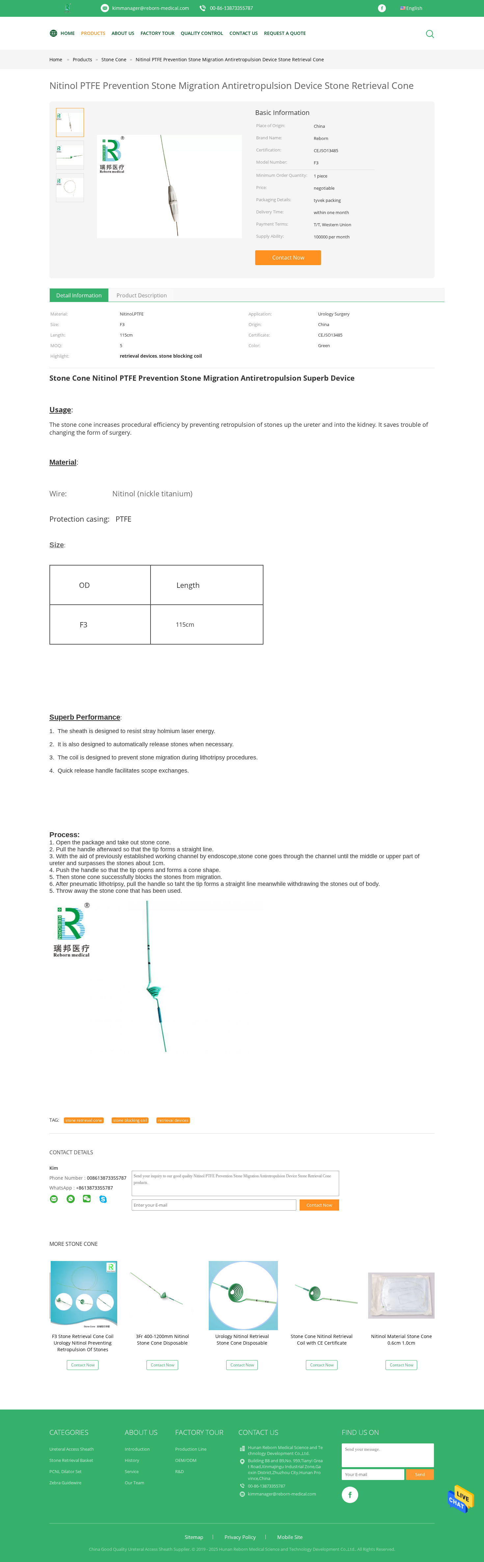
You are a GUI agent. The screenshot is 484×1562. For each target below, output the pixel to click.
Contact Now (288, 257)
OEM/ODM (186, 1460)
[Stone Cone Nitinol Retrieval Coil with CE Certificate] (323, 1295)
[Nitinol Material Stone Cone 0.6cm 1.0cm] (402, 1295)
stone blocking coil (130, 1120)
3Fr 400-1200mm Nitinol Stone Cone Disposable (162, 1339)
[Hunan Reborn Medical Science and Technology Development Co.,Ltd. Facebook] (383, 8)
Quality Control (202, 33)
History (132, 1460)
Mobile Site (290, 1537)
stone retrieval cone (84, 1120)
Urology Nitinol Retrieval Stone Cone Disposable (242, 1339)
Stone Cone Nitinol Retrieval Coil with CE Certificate (322, 1339)
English (414, 8)
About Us (123, 33)
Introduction (137, 1449)
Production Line (190, 1449)
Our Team (134, 1483)
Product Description (142, 295)
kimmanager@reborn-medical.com (150, 8)
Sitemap (194, 1537)
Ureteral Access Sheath (71, 1449)
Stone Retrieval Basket (71, 1460)
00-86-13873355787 (231, 8)
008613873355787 (106, 1178)
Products (93, 33)
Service (132, 1471)
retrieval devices (173, 1120)
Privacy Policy (240, 1537)
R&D (179, 1471)
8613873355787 (96, 1188)
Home (68, 33)
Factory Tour (158, 33)
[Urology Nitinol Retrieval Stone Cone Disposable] (243, 1295)
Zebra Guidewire (65, 1483)
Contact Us (243, 33)
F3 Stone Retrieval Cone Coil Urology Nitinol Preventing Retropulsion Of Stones (83, 1343)
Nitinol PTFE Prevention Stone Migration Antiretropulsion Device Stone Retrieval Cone (230, 59)
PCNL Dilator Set (65, 1471)
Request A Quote (285, 33)
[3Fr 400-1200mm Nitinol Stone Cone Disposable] (163, 1295)
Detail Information (79, 295)
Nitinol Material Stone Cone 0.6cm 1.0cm (401, 1339)
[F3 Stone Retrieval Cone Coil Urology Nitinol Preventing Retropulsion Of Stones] (84, 1295)
